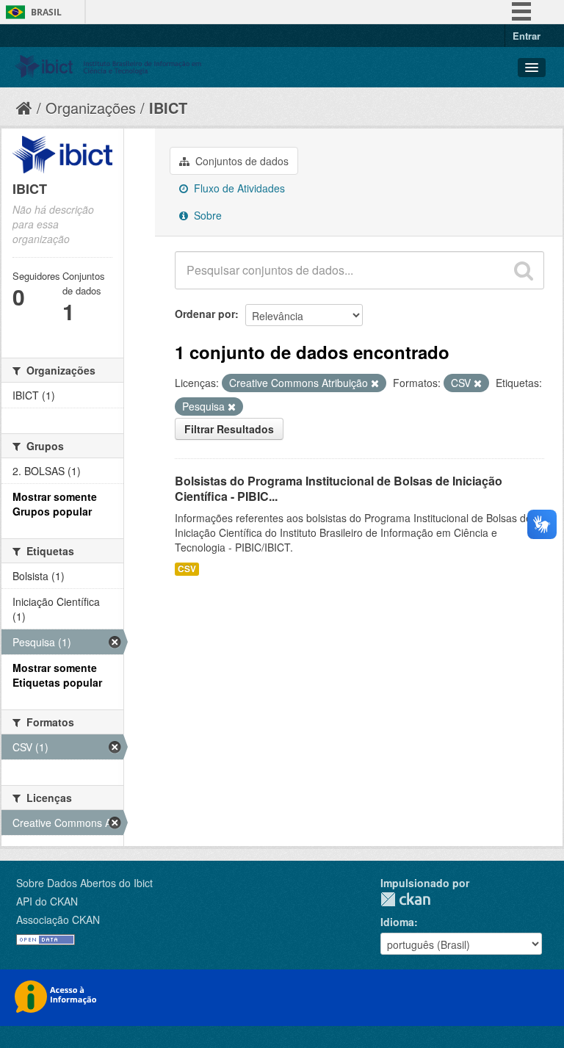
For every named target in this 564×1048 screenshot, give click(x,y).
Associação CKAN (58, 919)
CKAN (405, 899)
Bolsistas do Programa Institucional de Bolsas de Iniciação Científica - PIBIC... (338, 488)
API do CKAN (47, 901)
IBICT (168, 107)
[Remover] (375, 383)
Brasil (46, 12)
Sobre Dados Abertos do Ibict (84, 882)
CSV (187, 569)
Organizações (91, 107)
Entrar (526, 36)
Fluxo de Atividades (238, 188)
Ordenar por (205, 313)
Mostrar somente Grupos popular (54, 503)
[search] (523, 270)
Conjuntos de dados (240, 160)
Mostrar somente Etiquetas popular (57, 675)
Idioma (397, 921)
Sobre (206, 215)
